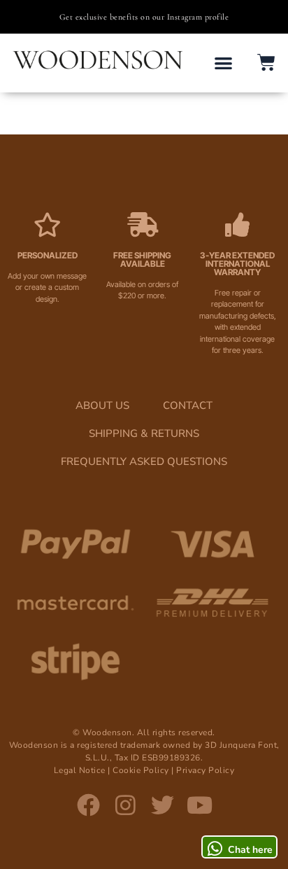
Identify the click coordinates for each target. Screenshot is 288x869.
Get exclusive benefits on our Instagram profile (144, 17)
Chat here (250, 849)
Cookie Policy (141, 770)
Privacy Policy (205, 770)
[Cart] (266, 62)
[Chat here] (214, 848)
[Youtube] (199, 805)
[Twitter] (162, 805)
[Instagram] (125, 805)
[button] (224, 63)
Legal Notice (80, 770)
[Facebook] (88, 805)
